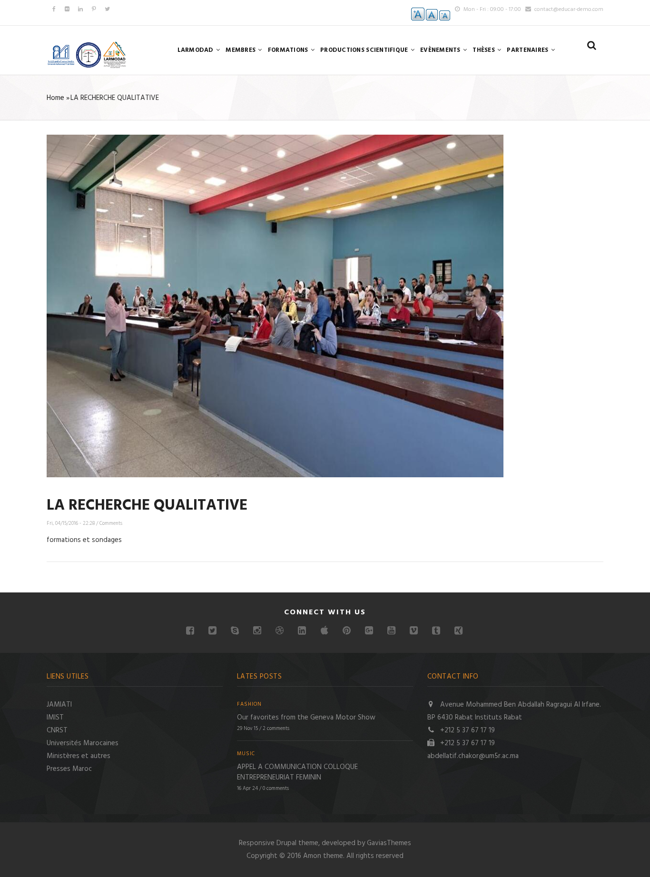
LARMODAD (196, 50)
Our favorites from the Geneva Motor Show (306, 717)
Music (246, 754)
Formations (289, 50)
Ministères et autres (78, 756)
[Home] (87, 54)
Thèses (484, 50)
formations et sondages (84, 540)
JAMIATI (59, 704)
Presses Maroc (69, 769)
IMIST (55, 717)
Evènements (441, 50)
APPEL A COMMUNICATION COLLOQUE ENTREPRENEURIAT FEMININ (297, 772)
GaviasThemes (389, 843)
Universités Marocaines (82, 743)
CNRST (57, 730)
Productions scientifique (365, 50)
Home (55, 98)
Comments (110, 523)
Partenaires (528, 50)
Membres (241, 50)
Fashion (249, 704)
